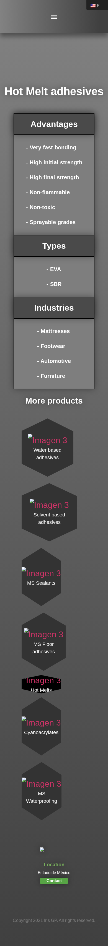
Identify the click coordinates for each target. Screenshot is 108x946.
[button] (54, 16)
